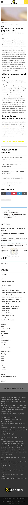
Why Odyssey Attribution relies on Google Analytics (13, 445)
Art (1, 276)
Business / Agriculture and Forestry (10, 290)
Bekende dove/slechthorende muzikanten (11, 419)
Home (3, 501)
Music (2, 26)
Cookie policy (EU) (9, 501)
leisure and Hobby (5, 351)
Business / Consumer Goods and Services (11, 299)
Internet (3, 344)
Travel (2, 378)
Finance (3, 331)
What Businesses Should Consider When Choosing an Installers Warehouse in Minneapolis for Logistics (14, 245)
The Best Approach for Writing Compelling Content (13, 397)
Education (3, 324)
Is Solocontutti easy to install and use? (14, 178)
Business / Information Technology (10, 306)
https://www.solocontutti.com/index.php (13, 141)
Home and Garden (5, 340)
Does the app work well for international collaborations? (14, 172)
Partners (23, 501)
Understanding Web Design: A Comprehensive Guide (13, 478)
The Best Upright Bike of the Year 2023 (10, 448)
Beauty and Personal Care (7, 281)
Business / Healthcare (6, 304)
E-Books (3, 322)
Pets (2, 365)
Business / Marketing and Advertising (10, 308)
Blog (2, 283)
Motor (2, 358)
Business (3, 288)
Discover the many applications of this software (16, 214)
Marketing (3, 354)
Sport (2, 372)
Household (3, 342)
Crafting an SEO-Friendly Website (9, 434)
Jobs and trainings (5, 347)
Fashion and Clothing (6, 329)
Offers (2, 363)
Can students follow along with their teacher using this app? (14, 184)
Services (3, 367)
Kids (2, 349)
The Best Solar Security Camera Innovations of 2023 (13, 427)
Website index (11, 503)
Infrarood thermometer (6, 421)
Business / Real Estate (6, 313)
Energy (2, 326)
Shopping (3, 369)
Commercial (4, 317)
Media (2, 356)
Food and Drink (5, 333)
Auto (2, 279)
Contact (17, 503)
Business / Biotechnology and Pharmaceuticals (13, 292)
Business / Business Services (8, 294)
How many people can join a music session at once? (14, 165)
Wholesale (3, 381)
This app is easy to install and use (11, 212)
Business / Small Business (7, 315)
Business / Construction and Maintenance (11, 297)
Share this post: (9, 217)
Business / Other (5, 310)
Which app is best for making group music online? (14, 158)
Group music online (6, 200)
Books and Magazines (6, 285)
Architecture (4, 274)
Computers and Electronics (8, 319)
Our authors (17, 501)
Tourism (3, 374)
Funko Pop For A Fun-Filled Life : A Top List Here (12, 413)
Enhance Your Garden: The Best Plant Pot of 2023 (13, 450)
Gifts (2, 335)
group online (7, 126)
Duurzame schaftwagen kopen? (9, 417)
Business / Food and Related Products (10, 301)
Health (2, 338)
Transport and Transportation (8, 376)
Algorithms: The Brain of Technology (10, 399)
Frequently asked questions (10, 215)
